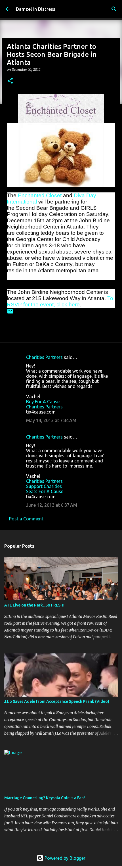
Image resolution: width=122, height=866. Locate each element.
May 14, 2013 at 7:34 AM (51, 420)
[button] (10, 81)
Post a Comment (26, 518)
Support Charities (44, 486)
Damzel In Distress (35, 9)
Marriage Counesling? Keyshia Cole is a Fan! (44, 798)
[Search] (114, 9)
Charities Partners (44, 357)
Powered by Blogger (64, 858)
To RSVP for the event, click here (60, 301)
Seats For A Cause (44, 491)
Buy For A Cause (43, 401)
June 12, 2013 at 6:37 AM (51, 505)
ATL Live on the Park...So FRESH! (34, 605)
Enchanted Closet (40, 195)
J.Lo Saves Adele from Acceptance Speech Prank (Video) (56, 701)
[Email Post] (10, 313)
